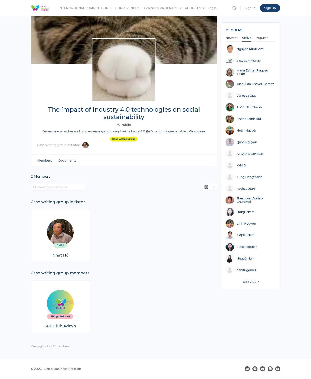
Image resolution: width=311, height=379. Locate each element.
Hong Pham (246, 212)
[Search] (234, 8)
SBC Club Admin (60, 326)
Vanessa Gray (246, 95)
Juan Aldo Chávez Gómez (255, 84)
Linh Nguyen (246, 223)
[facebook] (254, 368)
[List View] (213, 187)
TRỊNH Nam (246, 235)
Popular (262, 38)
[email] (247, 368)
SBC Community (249, 60)
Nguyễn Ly (245, 258)
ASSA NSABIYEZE (250, 153)
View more (197, 131)
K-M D (241, 165)
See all (249, 282)
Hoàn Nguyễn (247, 130)
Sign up (270, 8)
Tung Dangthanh (249, 177)
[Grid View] (206, 187)
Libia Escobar (247, 247)
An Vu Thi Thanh (249, 107)
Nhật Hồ (60, 255)
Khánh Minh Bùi (249, 119)
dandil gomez (246, 270)
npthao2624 (246, 188)
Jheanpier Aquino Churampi (250, 200)
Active (246, 38)
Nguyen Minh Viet (250, 49)
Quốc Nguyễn (247, 142)
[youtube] (277, 368)
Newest (232, 38)
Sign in (250, 8)
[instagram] (262, 368)
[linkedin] (270, 368)
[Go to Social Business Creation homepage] (40, 7)
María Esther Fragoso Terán (252, 72)
